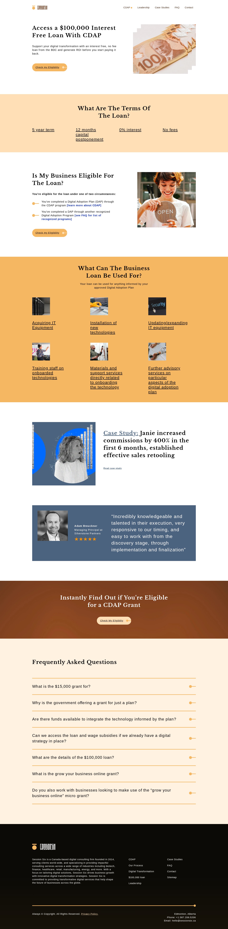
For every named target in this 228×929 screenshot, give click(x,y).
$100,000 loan (137, 877)
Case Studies (162, 7)
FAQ (177, 7)
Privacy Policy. (89, 914)
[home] (41, 8)
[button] (128, 7)
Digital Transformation (141, 871)
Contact (189, 7)
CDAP (132, 859)
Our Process (136, 865)
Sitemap (172, 877)
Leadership (143, 7)
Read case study (112, 468)
